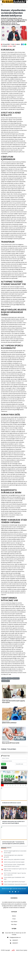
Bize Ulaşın (14, 924)
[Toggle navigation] (2, 4)
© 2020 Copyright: (6, 950)
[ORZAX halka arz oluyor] (14, 777)
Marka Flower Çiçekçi (21, 950)
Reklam (14, 916)
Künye (14, 919)
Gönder (4, 767)
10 (25, 785)
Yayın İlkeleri (14, 921)
